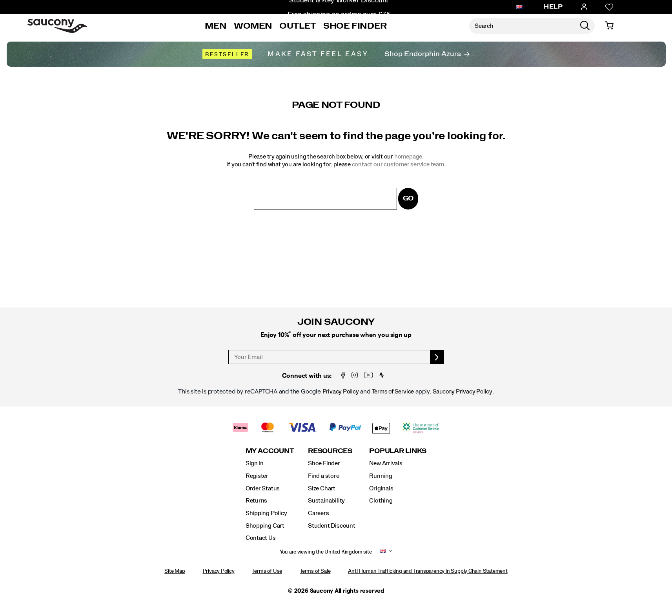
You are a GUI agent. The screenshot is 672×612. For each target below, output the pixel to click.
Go (408, 198)
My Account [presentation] (270, 451)
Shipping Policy (266, 513)
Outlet (297, 26)
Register (257, 476)
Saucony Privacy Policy (462, 391)
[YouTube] (368, 375)
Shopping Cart (265, 526)
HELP (553, 7)
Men (216, 26)
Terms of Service (393, 391)
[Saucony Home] (57, 26)
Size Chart (321, 488)
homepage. (409, 156)
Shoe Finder (355, 26)
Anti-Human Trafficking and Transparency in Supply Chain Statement (427, 571)
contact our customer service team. (399, 164)
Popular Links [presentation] (397, 451)
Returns (257, 500)
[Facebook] (343, 375)
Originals (381, 488)
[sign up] (437, 357)
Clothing (380, 500)
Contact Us (261, 538)
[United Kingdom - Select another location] (519, 7)
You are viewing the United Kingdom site (326, 552)
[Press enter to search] (585, 26)
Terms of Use (267, 571)
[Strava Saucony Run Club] (381, 375)
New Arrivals (385, 463)
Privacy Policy (340, 391)
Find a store (323, 476)
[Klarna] (240, 428)
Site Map (174, 571)
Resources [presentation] (330, 451)
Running (380, 476)
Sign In (255, 463)
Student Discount (331, 526)
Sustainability (326, 500)
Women (253, 26)
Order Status (263, 488)
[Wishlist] (609, 7)
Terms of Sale (315, 571)
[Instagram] (354, 375)
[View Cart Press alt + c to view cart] (609, 26)
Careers (318, 513)
